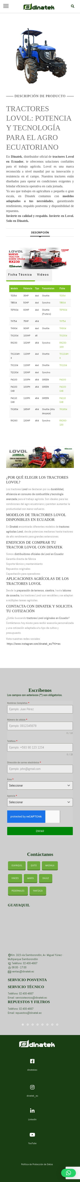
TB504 (62, 302)
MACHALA (49, 865)
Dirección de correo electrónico (24, 762)
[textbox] (36, 785)
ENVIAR (40, 831)
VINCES (15, 878)
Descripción (40, 232)
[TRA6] (40, 56)
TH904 (62, 328)
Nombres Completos (18, 703)
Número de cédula (17, 719)
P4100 (62, 379)
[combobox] (40, 785)
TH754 (62, 321)
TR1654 (63, 409)
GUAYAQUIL (16, 865)
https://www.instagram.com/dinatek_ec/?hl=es (34, 644)
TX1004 (63, 335)
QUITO (34, 865)
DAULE (45, 878)
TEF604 (63, 309)
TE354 (62, 295)
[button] (68, 1173)
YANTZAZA (38, 890)
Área (10, 779)
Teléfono (12, 741)
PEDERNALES (17, 890)
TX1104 (63, 365)
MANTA (30, 878)
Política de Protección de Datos (37, 1164)
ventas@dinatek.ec (23, 971)
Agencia (12, 795)
